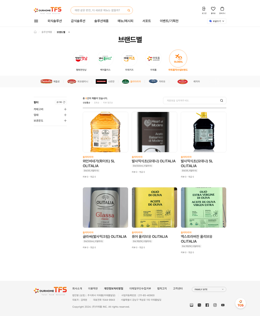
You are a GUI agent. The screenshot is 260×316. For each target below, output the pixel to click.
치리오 (162, 81)
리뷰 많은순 (108, 102)
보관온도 (38, 120)
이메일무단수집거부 (140, 288)
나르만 (111, 81)
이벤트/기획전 (169, 21)
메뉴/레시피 (125, 21)
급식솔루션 (78, 21)
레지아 (196, 81)
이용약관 (93, 288)
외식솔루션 (55, 21)
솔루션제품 (101, 21)
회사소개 (77, 288)
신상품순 (86, 102)
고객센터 (178, 288)
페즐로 (56, 81)
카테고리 (38, 109)
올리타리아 (135, 81)
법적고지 (162, 288)
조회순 (96, 102)
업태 (36, 114)
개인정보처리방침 (113, 288)
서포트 (146, 21)
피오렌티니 (82, 81)
